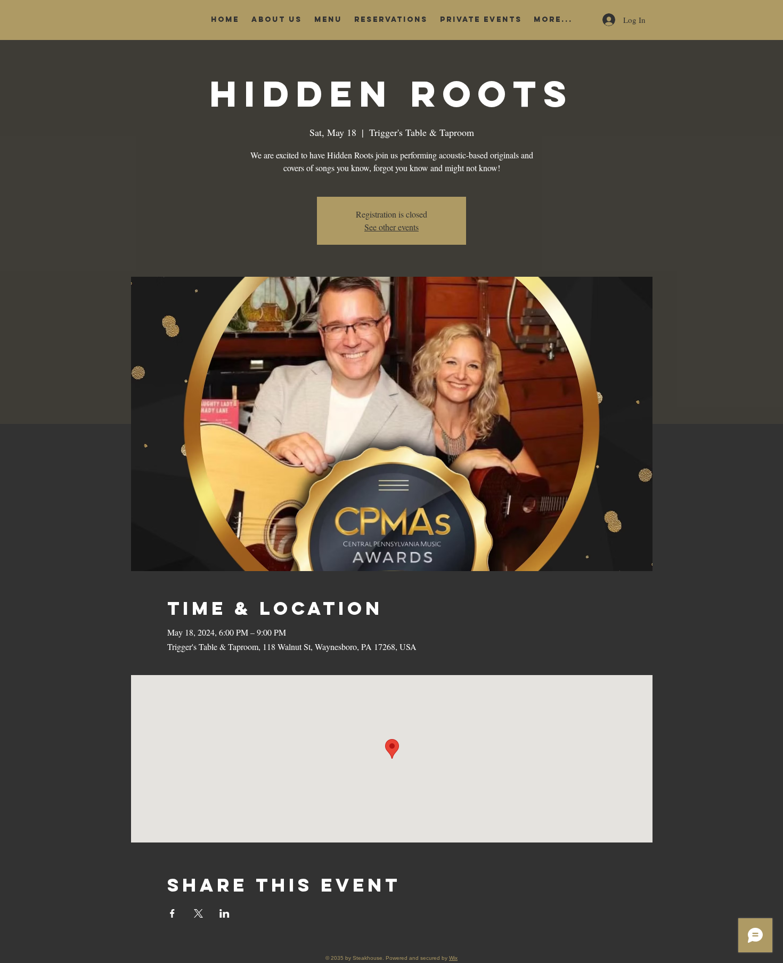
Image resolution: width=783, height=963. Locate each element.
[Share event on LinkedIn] (224, 913)
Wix (453, 958)
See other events (391, 226)
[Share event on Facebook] (172, 913)
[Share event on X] (198, 913)
